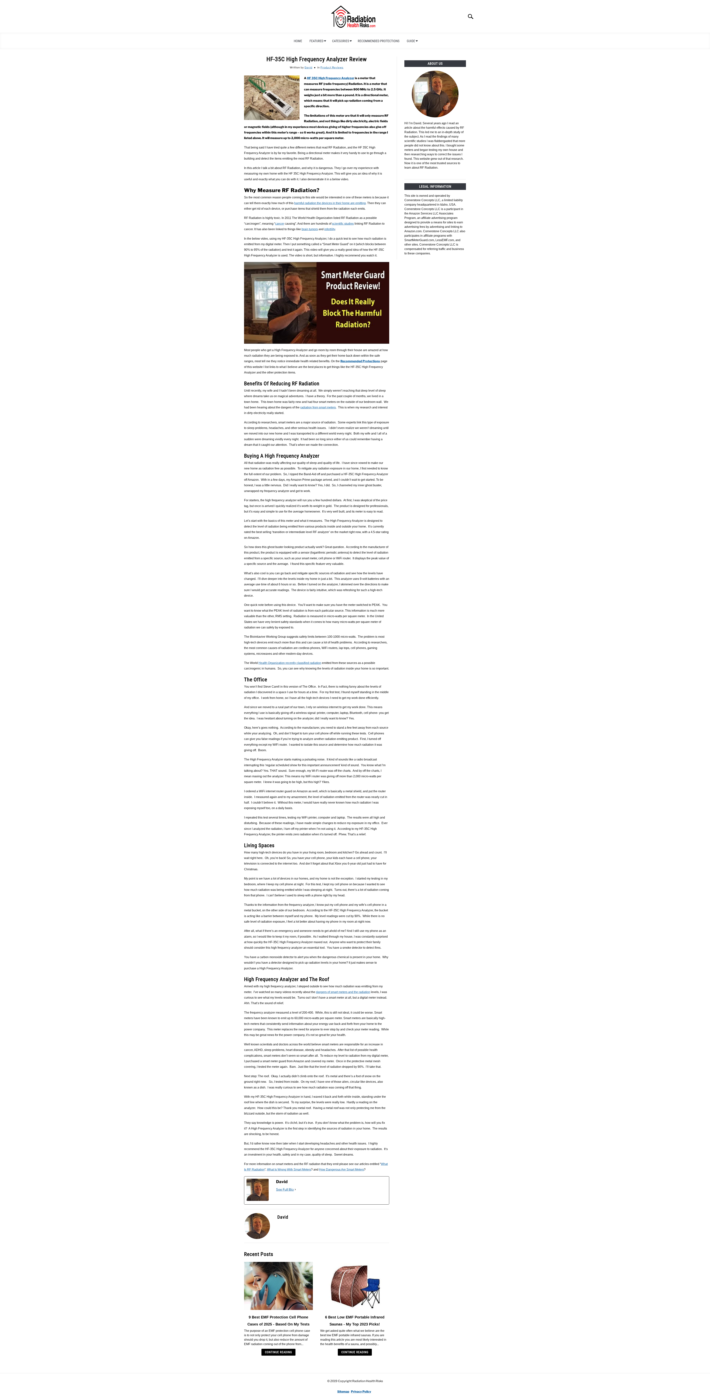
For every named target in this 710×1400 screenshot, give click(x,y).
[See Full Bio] (295, 1189)
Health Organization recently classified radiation (289, 663)
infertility (329, 229)
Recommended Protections (378, 41)
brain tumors (310, 229)
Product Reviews (331, 67)
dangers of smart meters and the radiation (343, 992)
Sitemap (343, 1391)
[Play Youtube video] (316, 303)
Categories (340, 41)
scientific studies (343, 223)
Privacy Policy (361, 1391)
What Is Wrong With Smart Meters (289, 1169)
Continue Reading (278, 1352)
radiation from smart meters (318, 407)
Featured (316, 41)
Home (298, 41)
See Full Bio (285, 1189)
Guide (411, 41)
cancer (279, 223)
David (308, 67)
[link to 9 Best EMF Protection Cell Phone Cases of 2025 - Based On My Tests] (278, 1286)
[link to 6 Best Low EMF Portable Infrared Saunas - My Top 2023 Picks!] (354, 1286)
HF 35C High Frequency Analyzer (330, 78)
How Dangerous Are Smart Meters (341, 1169)
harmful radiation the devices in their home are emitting (330, 203)
